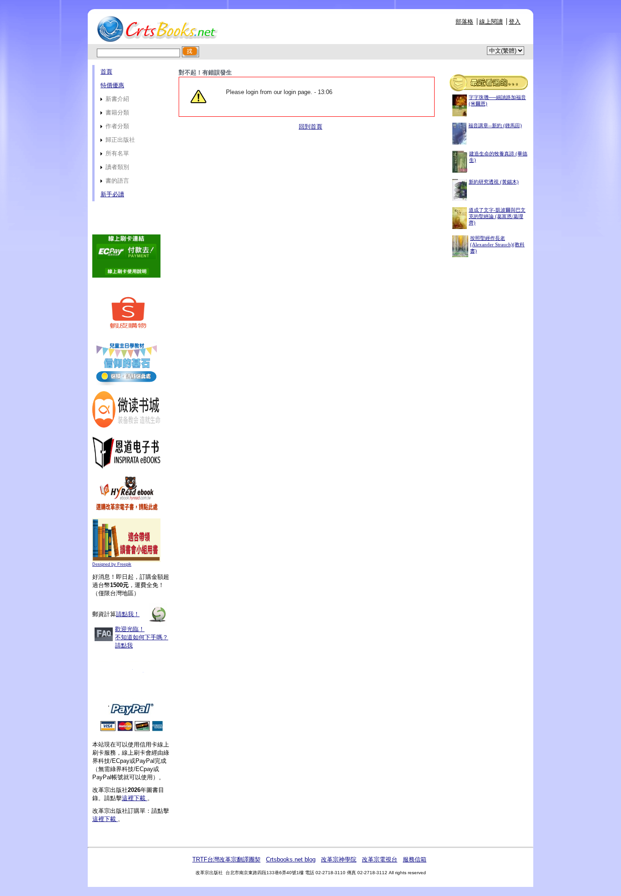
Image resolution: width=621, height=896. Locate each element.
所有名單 (116, 153)
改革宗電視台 (379, 859)
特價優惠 (112, 85)
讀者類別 (116, 167)
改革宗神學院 (338, 859)
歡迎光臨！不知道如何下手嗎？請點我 (141, 637)
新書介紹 (116, 98)
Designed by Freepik (111, 564)
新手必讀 (112, 194)
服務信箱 (414, 859)
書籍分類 (116, 112)
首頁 (106, 71)
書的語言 (116, 180)
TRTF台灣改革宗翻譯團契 (226, 859)
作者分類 (116, 126)
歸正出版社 (119, 139)
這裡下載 (134, 798)
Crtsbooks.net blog (291, 859)
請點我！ (128, 614)
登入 (515, 21)
